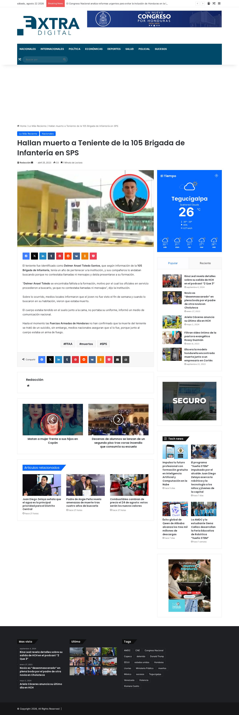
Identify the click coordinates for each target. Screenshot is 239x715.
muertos (87, 344)
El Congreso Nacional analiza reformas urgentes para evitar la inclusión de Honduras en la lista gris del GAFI (125, 3)
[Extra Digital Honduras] (49, 25)
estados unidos (142, 662)
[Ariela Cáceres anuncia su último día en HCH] (172, 321)
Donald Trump (157, 656)
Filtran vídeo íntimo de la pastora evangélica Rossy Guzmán (200, 336)
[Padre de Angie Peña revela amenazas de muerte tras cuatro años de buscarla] (85, 485)
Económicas (94, 48)
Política (74, 48)
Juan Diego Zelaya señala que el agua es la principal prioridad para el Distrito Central (42, 504)
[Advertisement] (119, 94)
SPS (104, 344)
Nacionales (28, 48)
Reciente (205, 263)
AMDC (127, 650)
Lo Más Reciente (37, 126)
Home (22, 126)
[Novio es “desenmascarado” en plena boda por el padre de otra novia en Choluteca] (172, 297)
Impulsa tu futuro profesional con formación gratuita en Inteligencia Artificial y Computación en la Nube (175, 473)
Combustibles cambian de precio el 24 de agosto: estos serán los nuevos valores (129, 502)
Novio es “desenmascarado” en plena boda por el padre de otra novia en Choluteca (200, 300)
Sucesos (161, 48)
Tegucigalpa (155, 674)
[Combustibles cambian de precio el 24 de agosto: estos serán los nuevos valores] (129, 485)
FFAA (68, 344)
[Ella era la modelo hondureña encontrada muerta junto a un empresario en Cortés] (172, 354)
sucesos (140, 674)
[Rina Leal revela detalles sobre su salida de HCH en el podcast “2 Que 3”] (172, 281)
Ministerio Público (144, 668)
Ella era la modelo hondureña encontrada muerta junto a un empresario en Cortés (199, 355)
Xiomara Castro (131, 686)
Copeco (128, 656)
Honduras (159, 662)
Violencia (143, 680)
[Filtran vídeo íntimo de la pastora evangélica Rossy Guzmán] (172, 337)
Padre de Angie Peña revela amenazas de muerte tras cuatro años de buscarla (83, 502)
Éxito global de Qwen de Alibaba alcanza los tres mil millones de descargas (175, 527)
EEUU (127, 662)
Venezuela (129, 680)
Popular (173, 263)
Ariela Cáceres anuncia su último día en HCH (199, 319)
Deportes (114, 48)
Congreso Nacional (154, 650)
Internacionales (52, 48)
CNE (137, 650)
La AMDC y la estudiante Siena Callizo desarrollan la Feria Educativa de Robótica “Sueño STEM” (203, 529)
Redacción (25, 162)
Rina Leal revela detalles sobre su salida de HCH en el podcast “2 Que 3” (200, 279)
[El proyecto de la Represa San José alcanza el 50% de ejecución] (77, 661)
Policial (144, 48)
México (127, 674)
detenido (141, 656)
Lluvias (127, 668)
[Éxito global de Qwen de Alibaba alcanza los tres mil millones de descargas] (175, 509)
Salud (129, 48)
